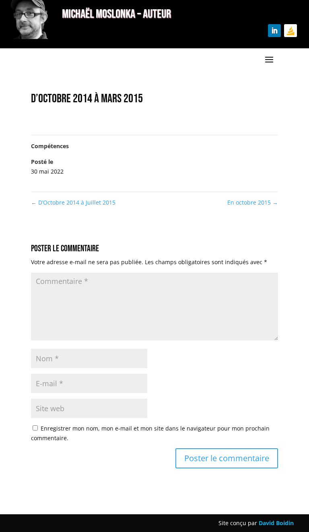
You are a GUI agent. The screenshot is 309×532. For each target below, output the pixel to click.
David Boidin (276, 523)
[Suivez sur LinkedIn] (274, 30)
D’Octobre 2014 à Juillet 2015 (73, 202)
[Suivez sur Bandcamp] (290, 30)
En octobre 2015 (252, 202)
